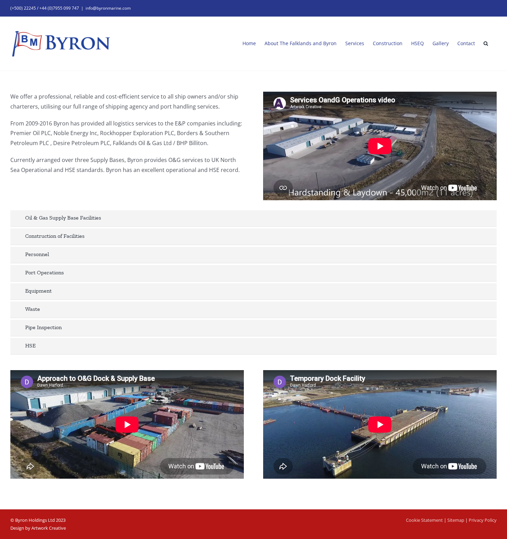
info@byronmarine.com (108, 8)
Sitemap (455, 520)
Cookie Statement (424, 520)
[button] (486, 43)
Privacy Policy (483, 520)
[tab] (253, 218)
